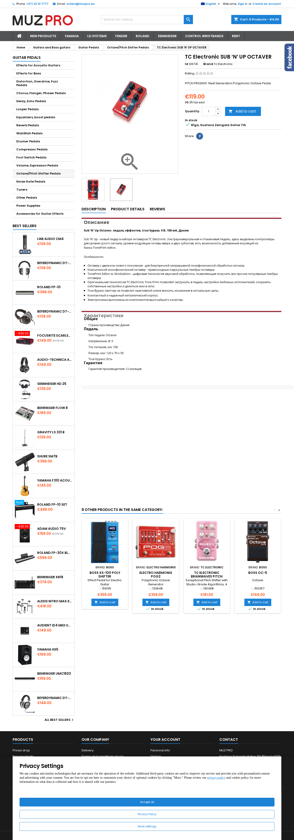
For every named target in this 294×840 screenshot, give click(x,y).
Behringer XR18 (50, 577)
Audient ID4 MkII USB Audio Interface (55, 625)
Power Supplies (28, 205)
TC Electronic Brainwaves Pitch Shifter (207, 576)
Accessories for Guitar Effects (39, 213)
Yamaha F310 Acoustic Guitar (55, 480)
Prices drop (21, 750)
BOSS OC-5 (257, 572)
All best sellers (60, 720)
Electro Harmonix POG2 (155, 574)
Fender (121, 36)
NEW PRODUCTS (43, 36)
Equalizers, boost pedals (35, 117)
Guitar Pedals (27, 57)
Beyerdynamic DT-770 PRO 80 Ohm (55, 263)
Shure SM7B (47, 456)
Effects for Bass (28, 73)
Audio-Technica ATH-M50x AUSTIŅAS (55, 359)
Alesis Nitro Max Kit (55, 601)
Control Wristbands (204, 36)
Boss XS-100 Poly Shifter (105, 574)
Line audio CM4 (50, 239)
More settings (147, 826)
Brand (208, 64)
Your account (165, 739)
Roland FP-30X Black (55, 553)
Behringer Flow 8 (52, 408)
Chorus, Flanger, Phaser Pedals (41, 93)
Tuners (21, 189)
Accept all (147, 802)
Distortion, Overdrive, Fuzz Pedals (37, 83)
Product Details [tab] (127, 209)
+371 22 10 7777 (37, 4)
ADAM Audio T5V (51, 528)
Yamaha (72, 36)
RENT (236, 36)
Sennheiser (167, 36)
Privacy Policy (147, 814)
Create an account (266, 4)
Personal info (160, 750)
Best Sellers (25, 225)
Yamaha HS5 (47, 649)
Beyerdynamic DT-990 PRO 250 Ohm (55, 698)
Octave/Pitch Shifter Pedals (38, 173)
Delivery (87, 750)
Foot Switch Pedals (31, 157)
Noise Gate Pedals (30, 181)
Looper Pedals (27, 109)
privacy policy (216, 777)
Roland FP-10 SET (52, 504)
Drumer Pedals (28, 141)
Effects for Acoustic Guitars (38, 65)
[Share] (199, 136)
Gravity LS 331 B (51, 432)
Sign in (242, 4)
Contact (228, 739)
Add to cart (242, 111)
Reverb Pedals (27, 125)
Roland (142, 36)
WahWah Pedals (29, 133)
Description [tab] (94, 209)
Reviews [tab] (157, 209)
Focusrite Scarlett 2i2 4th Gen (55, 335)
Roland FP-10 (49, 287)
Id (186, 64)
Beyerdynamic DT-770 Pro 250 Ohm (55, 311)
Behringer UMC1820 (54, 673)
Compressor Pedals (32, 149)
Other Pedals (26, 197)
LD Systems (97, 36)
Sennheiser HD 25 (51, 384)
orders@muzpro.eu (80, 4)
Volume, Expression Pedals (37, 165)
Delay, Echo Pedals (31, 101)
